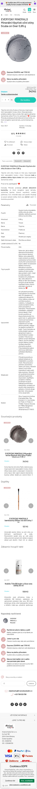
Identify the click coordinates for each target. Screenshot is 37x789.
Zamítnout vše (10, 781)
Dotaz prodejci (28, 142)
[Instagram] (20, 704)
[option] (18, 48)
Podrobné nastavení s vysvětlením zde (18, 785)
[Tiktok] (25, 704)
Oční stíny (17, 15)
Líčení (6, 15)
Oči (11, 15)
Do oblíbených (11, 142)
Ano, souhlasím (27, 781)
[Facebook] (12, 704)
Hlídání (26, 145)
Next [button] (30, 440)
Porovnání (10, 145)
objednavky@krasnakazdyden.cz (20, 691)
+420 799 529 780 (20, 694)
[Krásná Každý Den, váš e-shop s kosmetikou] (1, 14)
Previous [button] (6, 440)
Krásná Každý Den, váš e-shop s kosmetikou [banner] (8, 10)
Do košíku (25, 100)
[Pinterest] (16, 704)
